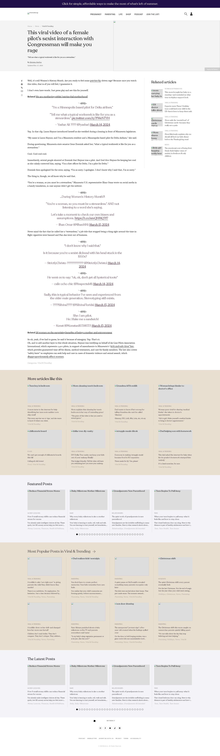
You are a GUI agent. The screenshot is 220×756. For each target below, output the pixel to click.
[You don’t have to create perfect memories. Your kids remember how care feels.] (88, 566)
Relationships (117, 513)
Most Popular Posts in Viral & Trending (59, 551)
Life (120, 14)
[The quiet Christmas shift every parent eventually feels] (175, 566)
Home (30, 26)
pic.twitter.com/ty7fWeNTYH (91, 118)
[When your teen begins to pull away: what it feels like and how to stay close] (173, 500)
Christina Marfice (36, 62)
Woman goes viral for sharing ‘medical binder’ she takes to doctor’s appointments (173, 412)
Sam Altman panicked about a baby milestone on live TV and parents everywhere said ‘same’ (85, 630)
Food (30, 451)
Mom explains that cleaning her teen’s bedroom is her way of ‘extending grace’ (87, 411)
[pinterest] (120, 728)
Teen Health (164, 528)
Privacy (119, 738)
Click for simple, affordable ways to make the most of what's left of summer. (110, 4)
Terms (126, 738)
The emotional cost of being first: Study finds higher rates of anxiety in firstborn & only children (178, 152)
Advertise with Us (106, 738)
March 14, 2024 (100, 125)
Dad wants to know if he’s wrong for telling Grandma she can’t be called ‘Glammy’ (129, 412)
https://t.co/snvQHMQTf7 (91, 218)
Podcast (138, 14)
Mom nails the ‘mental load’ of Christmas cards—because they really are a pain (177, 123)
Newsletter (92, 738)
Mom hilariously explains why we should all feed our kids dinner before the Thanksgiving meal (178, 137)
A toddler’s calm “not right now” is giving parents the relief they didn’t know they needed (44, 585)
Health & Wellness (56, 528)
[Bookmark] (21, 95)
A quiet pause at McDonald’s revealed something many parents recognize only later (131, 585)
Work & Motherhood (173, 89)
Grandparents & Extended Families (128, 529)
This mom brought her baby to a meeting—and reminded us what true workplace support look (178, 95)
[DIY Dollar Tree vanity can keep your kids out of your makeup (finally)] (88, 439)
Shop (128, 14)
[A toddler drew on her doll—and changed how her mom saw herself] (45, 611)
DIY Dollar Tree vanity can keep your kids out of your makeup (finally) (87, 456)
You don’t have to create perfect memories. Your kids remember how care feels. (88, 585)
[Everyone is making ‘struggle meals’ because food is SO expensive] (132, 439)
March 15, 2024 (99, 225)
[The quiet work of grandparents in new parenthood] (131, 500)
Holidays (162, 579)
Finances (44, 528)
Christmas (170, 594)
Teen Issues (174, 528)
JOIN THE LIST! (152, 14)
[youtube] (110, 728)
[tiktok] (115, 728)
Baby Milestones (81, 528)
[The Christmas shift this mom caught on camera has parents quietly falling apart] (175, 611)
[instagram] (100, 728)
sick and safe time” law (122, 346)
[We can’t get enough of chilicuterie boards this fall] (45, 439)
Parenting (110, 14)
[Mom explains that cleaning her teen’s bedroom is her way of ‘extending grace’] (88, 393)
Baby (71, 513)
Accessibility (136, 738)
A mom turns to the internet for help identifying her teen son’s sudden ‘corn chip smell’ (43, 412)
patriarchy (95, 80)
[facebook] (105, 728)
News (37, 26)
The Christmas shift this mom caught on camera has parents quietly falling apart (174, 629)
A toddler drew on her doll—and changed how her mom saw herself (44, 629)
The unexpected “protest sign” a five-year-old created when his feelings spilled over (131, 630)
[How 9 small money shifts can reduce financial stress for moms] (46, 500)
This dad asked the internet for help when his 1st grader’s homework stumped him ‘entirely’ (175, 457)
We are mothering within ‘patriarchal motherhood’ (62, 96)
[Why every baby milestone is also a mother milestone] (88, 500)
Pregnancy (95, 14)
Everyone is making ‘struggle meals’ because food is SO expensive (129, 456)
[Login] (191, 14)
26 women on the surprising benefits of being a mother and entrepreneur (74, 332)
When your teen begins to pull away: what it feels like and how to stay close (171, 518)
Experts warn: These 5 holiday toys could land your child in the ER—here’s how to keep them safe (178, 109)
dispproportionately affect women (46, 356)
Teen (156, 513)
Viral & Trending (47, 26)
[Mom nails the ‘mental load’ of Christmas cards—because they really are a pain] (157, 121)
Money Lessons (34, 513)
